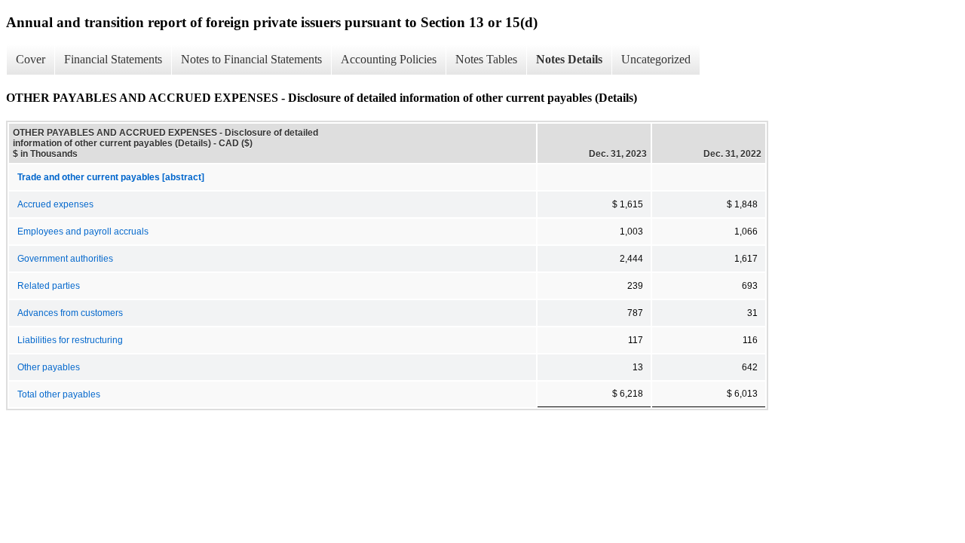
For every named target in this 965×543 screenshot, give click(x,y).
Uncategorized (656, 59)
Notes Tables (486, 59)
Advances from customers (70, 313)
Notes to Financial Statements (251, 59)
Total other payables (58, 394)
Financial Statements (113, 59)
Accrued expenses (55, 204)
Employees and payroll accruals (83, 231)
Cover (30, 59)
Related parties (48, 285)
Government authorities (65, 258)
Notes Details (569, 59)
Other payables (48, 367)
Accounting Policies (389, 59)
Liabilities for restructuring (70, 340)
